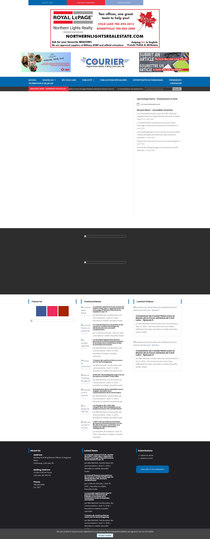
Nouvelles (48, 80)
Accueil (32, 80)
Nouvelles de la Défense (105, 431)
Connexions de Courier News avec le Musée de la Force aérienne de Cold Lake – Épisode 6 (155, 318)
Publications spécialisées (113, 80)
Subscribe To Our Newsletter (152, 469)
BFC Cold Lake (69, 80)
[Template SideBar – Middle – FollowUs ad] (105, 237)
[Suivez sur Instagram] (155, 2)
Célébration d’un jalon (40, 84)
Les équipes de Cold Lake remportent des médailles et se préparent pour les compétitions (107, 407)
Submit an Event (147, 458)
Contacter (176, 84)
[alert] (159, 104)
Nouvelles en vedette (100, 321)
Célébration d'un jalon (144, 329)
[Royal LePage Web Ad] (105, 47)
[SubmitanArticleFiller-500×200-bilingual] (164, 71)
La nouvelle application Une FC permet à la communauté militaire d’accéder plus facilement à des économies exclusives (158, 135)
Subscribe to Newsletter (86, 2)
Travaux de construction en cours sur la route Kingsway (158, 141)
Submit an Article (124, 2)
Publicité (87, 80)
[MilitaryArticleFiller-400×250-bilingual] (105, 263)
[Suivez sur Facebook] (150, 2)
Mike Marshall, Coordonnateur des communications (158, 323)
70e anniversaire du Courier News (161, 326)
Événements (175, 80)
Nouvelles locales (115, 321)
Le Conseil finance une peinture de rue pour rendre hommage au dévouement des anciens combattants (108, 327)
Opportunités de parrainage (148, 80)
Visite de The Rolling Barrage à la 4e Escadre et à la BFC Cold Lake (108, 376)
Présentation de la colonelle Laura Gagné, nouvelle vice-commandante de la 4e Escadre (108, 391)
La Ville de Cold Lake (103, 333)
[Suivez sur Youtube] (160, 2)
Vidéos (144, 332)
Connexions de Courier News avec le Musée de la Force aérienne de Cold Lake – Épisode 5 (155, 352)
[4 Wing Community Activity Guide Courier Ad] (46, 71)
